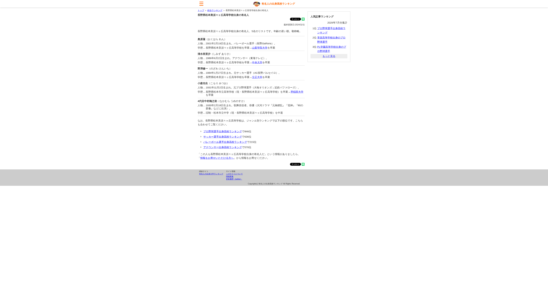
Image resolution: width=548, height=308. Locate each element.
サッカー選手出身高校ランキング (222, 136)
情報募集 (229, 176)
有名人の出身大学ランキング (211, 174)
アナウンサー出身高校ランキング (222, 147)
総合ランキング (214, 10)
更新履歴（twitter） (234, 179)
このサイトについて (234, 174)
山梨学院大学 (259, 47)
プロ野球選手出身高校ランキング (222, 131)
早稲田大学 (297, 91)
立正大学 (257, 77)
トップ (201, 10)
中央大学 (257, 62)
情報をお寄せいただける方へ (217, 158)
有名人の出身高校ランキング (278, 3)
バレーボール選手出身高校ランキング (225, 142)
